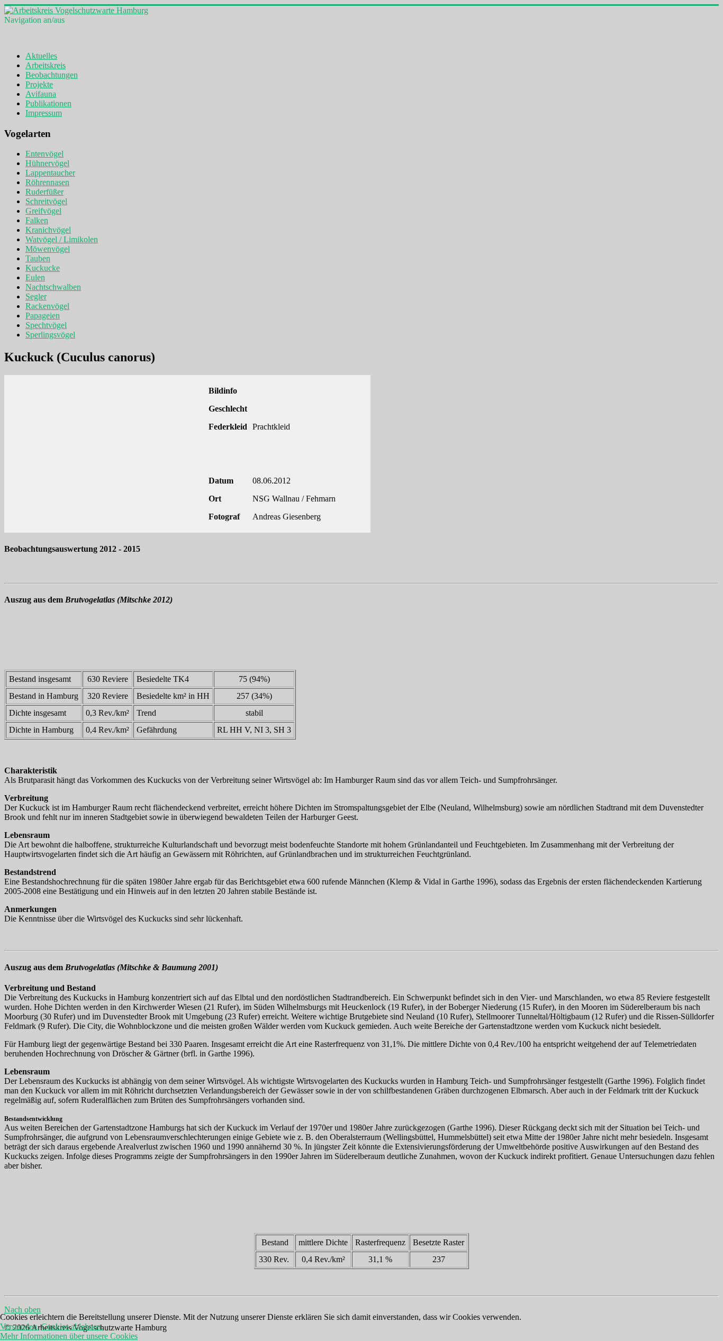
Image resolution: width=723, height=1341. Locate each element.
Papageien (42, 315)
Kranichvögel (48, 229)
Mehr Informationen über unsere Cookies (69, 1335)
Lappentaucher (50, 172)
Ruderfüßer (44, 191)
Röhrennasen (47, 182)
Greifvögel (43, 210)
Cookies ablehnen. (72, 1326)
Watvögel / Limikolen (61, 239)
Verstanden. (19, 1326)
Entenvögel (44, 153)
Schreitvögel (46, 201)
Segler (36, 296)
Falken (36, 220)
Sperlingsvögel (50, 334)
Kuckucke (42, 267)
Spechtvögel (46, 325)
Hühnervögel (47, 163)
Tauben (37, 258)
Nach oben (22, 1309)
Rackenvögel (47, 306)
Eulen (35, 277)
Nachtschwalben (53, 286)
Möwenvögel (47, 248)
